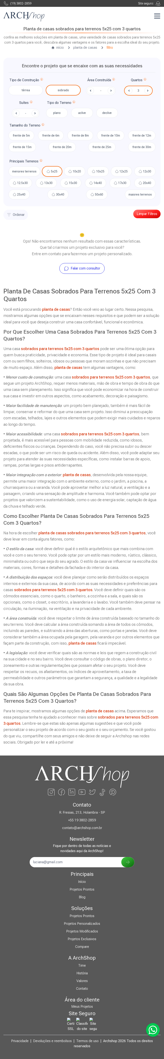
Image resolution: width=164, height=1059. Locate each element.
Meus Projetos (82, 1007)
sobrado (63, 90)
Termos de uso (87, 1041)
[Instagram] (51, 792)
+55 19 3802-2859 (82, 820)
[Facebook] (61, 792)
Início (82, 882)
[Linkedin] (71, 792)
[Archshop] (23, 17)
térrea (26, 90)
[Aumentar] (147, 90)
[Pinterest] (112, 792)
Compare (82, 947)
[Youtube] (82, 792)
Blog (82, 897)
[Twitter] (92, 792)
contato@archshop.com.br (82, 828)
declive (107, 113)
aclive (82, 113)
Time (82, 965)
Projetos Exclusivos (82, 939)
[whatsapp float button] (153, 1030)
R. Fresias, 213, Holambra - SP (82, 812)
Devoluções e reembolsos (52, 1041)
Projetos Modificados (82, 931)
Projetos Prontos (82, 889)
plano (57, 113)
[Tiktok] (102, 792)
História (82, 973)
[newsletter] (127, 862)
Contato (82, 989)
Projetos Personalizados (82, 924)
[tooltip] (41, 80)
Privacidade (20, 1041)
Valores (82, 981)
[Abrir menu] (157, 16)
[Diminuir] (129, 90)
